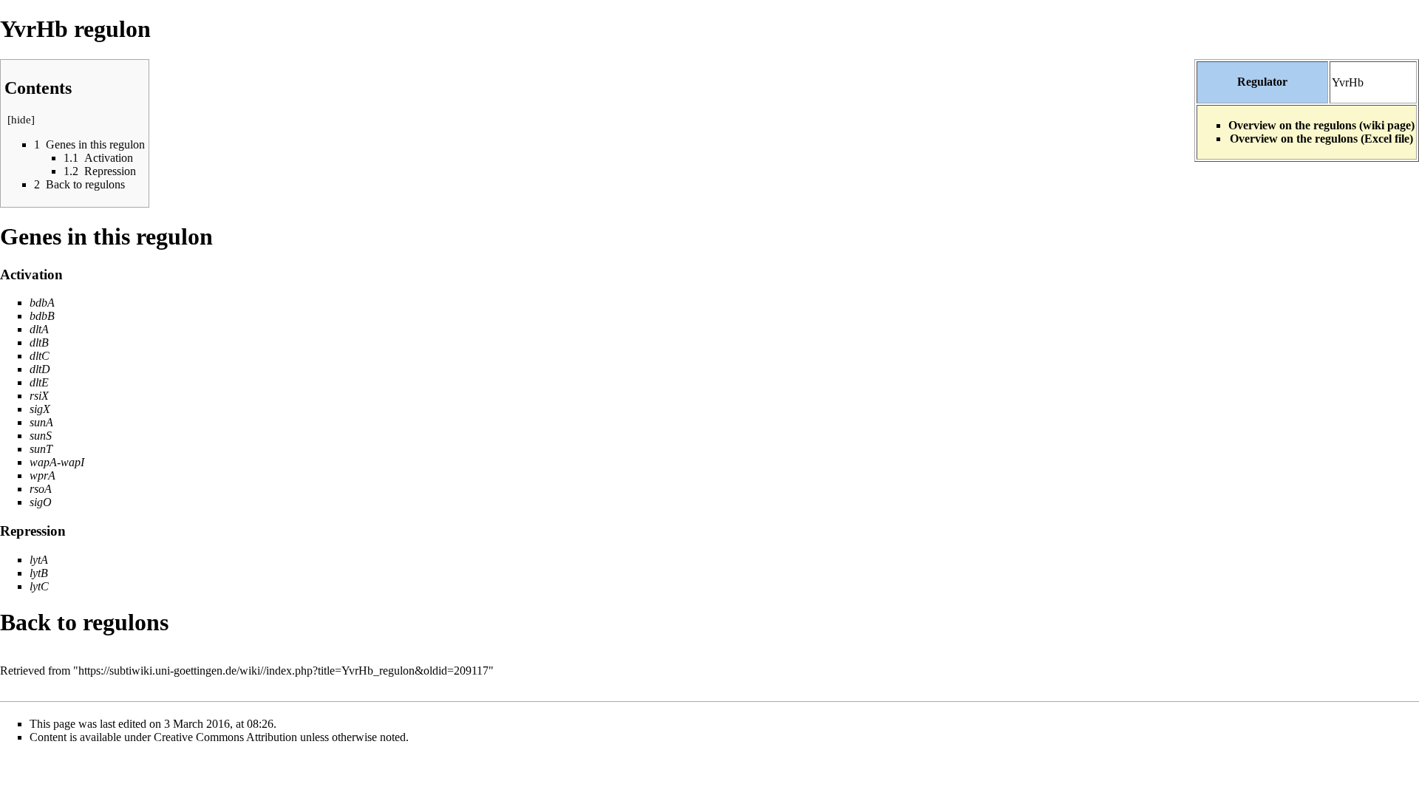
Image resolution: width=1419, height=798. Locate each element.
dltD (40, 369)
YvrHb (1348, 82)
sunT (41, 449)
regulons (126, 622)
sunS (41, 435)
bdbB (42, 316)
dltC (40, 355)
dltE (39, 382)
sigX (40, 409)
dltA (39, 329)
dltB (39, 342)
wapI (72, 462)
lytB (39, 573)
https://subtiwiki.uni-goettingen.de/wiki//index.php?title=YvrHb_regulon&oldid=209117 (283, 670)
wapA (43, 462)
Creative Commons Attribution (225, 737)
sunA (41, 422)
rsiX (39, 395)
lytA (39, 559)
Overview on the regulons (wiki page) (1321, 125)
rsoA (41, 488)
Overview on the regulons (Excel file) (1321, 138)
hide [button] (21, 120)
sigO (41, 502)
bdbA (42, 302)
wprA (42, 475)
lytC (39, 586)
